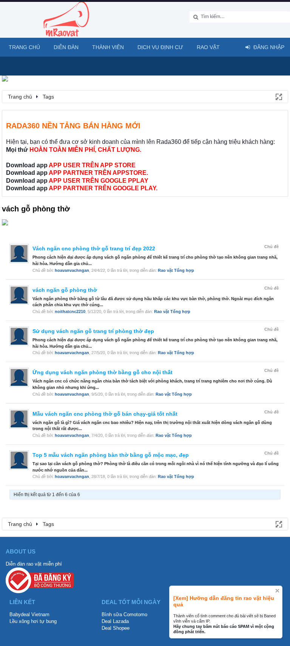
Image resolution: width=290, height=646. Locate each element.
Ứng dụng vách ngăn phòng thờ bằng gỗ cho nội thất (102, 372)
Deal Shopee (116, 628)
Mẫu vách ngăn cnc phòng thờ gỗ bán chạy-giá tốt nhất (104, 414)
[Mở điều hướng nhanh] (278, 96)
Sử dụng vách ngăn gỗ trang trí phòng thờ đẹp (93, 331)
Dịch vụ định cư (160, 47)
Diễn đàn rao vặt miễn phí (34, 564)
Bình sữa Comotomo (124, 614)
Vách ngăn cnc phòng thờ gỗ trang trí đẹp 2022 (93, 248)
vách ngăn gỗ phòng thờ (64, 290)
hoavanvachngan (72, 270)
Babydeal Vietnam (29, 614)
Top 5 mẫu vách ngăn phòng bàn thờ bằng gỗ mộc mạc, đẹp (110, 455)
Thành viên (108, 47)
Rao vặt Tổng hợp (176, 270)
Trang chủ (24, 47)
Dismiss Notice (277, 591)
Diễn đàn (66, 47)
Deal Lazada (115, 621)
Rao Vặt (208, 47)
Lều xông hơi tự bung (33, 621)
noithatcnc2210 (70, 311)
